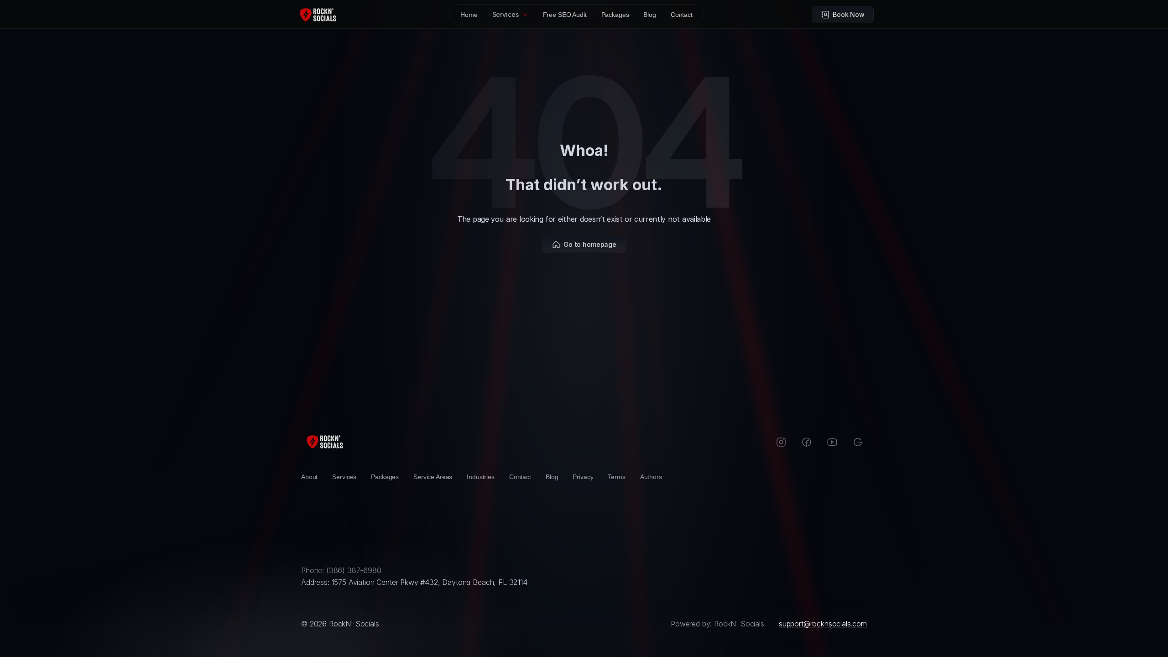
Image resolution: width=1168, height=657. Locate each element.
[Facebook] (807, 442)
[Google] (858, 442)
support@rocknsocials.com (823, 623)
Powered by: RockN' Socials (717, 623)
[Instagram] (781, 442)
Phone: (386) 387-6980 (341, 570)
